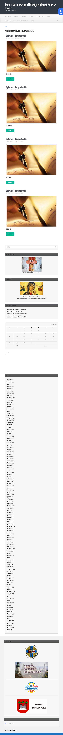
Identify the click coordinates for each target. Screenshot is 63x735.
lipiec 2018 (9, 553)
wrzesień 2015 (10, 614)
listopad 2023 (10, 438)
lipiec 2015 (9, 618)
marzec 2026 (10, 388)
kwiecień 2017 (10, 580)
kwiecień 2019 (10, 537)
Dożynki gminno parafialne (13, 309)
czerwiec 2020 (10, 512)
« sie (17, 345)
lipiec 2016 (9, 596)
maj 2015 (9, 622)
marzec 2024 (10, 431)
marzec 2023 (10, 453)
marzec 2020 (10, 517)
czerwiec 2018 (10, 555)
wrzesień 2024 (10, 420)
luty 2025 (9, 411)
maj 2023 (9, 449)
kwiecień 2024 (10, 429)
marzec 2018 (10, 560)
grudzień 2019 (10, 523)
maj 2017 (9, 578)
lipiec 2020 (9, 510)
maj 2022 (9, 471)
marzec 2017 (10, 582)
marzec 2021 (10, 496)
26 (53, 340)
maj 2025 (9, 406)
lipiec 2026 (9, 381)
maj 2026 (9, 384)
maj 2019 (9, 535)
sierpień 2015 (10, 616)
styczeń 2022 (10, 478)
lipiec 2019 (9, 532)
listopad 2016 (10, 589)
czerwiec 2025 (10, 404)
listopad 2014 (10, 629)
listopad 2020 (10, 503)
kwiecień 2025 (10, 408)
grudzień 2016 (10, 587)
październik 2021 (11, 483)
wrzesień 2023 (10, 442)
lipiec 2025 (9, 402)
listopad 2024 (10, 417)
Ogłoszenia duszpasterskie (16, 35)
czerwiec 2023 (10, 447)
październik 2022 (11, 462)
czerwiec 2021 (10, 490)
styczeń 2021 (10, 499)
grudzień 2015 (10, 609)
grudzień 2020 (10, 501)
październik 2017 (11, 569)
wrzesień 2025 (10, 399)
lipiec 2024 (9, 424)
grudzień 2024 (10, 415)
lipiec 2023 (9, 445)
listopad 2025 (10, 395)
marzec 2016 (10, 604)
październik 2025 (11, 397)
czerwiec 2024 (10, 426)
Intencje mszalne (11, 311)
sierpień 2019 (10, 530)
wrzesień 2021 (10, 485)
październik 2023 (11, 440)
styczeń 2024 (10, 435)
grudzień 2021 (10, 480)
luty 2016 (9, 605)
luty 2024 (9, 433)
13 (9, 336)
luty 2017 (9, 584)
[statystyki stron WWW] (7, 724)
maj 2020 (9, 514)
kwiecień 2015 (10, 623)
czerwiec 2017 (10, 577)
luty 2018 (9, 562)
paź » (46, 345)
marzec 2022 (10, 474)
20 (9, 340)
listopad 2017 (10, 568)
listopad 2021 (10, 481)
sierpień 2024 (10, 422)
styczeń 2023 (10, 456)
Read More (10, 79)
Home (6, 26)
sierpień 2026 (10, 379)
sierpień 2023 (10, 444)
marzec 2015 (10, 625)
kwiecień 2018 (10, 559)
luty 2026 (9, 390)
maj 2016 (9, 600)
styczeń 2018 (10, 564)
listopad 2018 (10, 546)
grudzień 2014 (10, 627)
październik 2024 (11, 418)
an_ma (22, 38)
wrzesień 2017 (10, 571)
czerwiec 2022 (10, 469)
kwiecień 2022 (10, 472)
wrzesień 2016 (10, 593)
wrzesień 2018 (10, 550)
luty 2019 (9, 541)
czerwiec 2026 (10, 382)
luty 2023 (9, 454)
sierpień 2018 (10, 551)
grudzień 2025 (10, 393)
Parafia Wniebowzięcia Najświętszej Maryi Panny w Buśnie (30, 6)
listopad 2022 (10, 460)
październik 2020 (11, 505)
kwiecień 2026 (10, 386)
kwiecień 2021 (10, 494)
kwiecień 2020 (10, 515)
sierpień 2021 (10, 487)
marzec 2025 (10, 409)
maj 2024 (9, 427)
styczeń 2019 (10, 542)
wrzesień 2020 (10, 506)
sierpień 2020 (10, 508)
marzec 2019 (10, 539)
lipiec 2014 (9, 631)
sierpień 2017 (10, 573)
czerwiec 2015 (10, 620)
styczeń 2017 (10, 586)
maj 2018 (9, 557)
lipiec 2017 (9, 575)
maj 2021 (9, 492)
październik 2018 (11, 548)
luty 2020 (9, 519)
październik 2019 (11, 526)
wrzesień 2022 (10, 463)
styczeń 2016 (10, 607)
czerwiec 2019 (10, 533)
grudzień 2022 (10, 458)
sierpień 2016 (10, 595)
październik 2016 (11, 591)
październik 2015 (11, 613)
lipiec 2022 (9, 467)
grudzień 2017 (10, 566)
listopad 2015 (10, 611)
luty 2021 (9, 498)
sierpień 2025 (10, 400)
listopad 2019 (10, 524)
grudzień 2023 (10, 436)
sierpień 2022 (10, 465)
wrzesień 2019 (10, 528)
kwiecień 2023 (10, 451)
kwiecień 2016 (10, 602)
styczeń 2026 (10, 391)
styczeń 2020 (10, 521)
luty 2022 (9, 476)
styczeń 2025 (10, 413)
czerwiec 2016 (10, 598)
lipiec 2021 (9, 489)
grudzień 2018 (10, 544)
